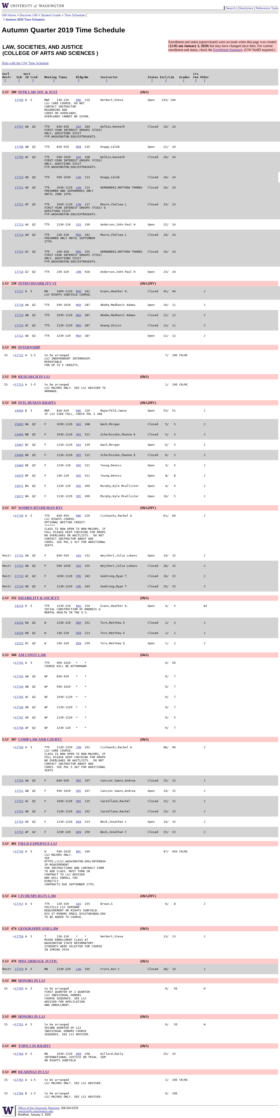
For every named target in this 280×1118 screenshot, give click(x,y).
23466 (19, 434)
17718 (19, 304)
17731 (19, 555)
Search (231, 8)
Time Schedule (74, 15)
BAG (78, 605)
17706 (19, 100)
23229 (19, 633)
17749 (19, 747)
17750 (19, 780)
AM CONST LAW (32, 655)
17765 (19, 1079)
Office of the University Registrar (38, 1108)
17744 (19, 686)
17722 (19, 355)
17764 (19, 1053)
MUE (78, 251)
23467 (19, 444)
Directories (245, 8)
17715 (19, 251)
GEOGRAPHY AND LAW (38, 928)
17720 (19, 325)
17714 (19, 234)
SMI (78, 434)
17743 (19, 676)
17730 (19, 515)
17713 (19, 224)
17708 (19, 146)
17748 (19, 727)
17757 (19, 903)
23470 (19, 475)
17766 (19, 1093)
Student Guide (51, 15)
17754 (19, 821)
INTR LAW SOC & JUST (38, 92)
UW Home (9, 15)
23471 (19, 486)
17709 (19, 157)
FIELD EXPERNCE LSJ (37, 843)
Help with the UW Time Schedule (25, 63)
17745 (19, 697)
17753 (19, 811)
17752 (19, 801)
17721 (19, 335)
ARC (78, 851)
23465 (19, 424)
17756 (19, 851)
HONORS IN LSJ (31, 980)
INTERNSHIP (29, 347)
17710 (19, 177)
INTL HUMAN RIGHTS (37, 403)
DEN (78, 633)
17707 (19, 126)
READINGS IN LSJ (33, 1072)
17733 (19, 576)
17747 (19, 717)
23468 (19, 455)
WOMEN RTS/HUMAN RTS (40, 508)
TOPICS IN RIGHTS (34, 1046)
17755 (19, 832)
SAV (78, 126)
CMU (78, 576)
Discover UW (28, 15)
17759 (19, 969)
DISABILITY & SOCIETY (39, 598)
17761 (19, 1024)
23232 (19, 643)
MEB (78, 146)
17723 (19, 384)
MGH (78, 234)
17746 (19, 707)
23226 (19, 622)
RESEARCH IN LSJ (34, 377)
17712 (19, 204)
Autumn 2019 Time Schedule (25, 19)
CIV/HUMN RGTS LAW (37, 896)
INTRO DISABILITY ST (37, 283)
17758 (19, 936)
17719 (19, 315)
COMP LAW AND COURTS (40, 739)
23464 (19, 410)
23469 (19, 465)
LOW (78, 177)
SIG (78, 224)
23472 (19, 496)
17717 (19, 291)
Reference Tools (267, 8)
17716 (19, 271)
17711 (19, 187)
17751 (19, 790)
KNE (78, 100)
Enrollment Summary (228, 50)
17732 (19, 565)
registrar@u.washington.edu (35, 1111)
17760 (19, 988)
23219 (19, 605)
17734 (19, 586)
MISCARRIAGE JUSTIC (38, 961)
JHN (78, 271)
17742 (19, 662)
